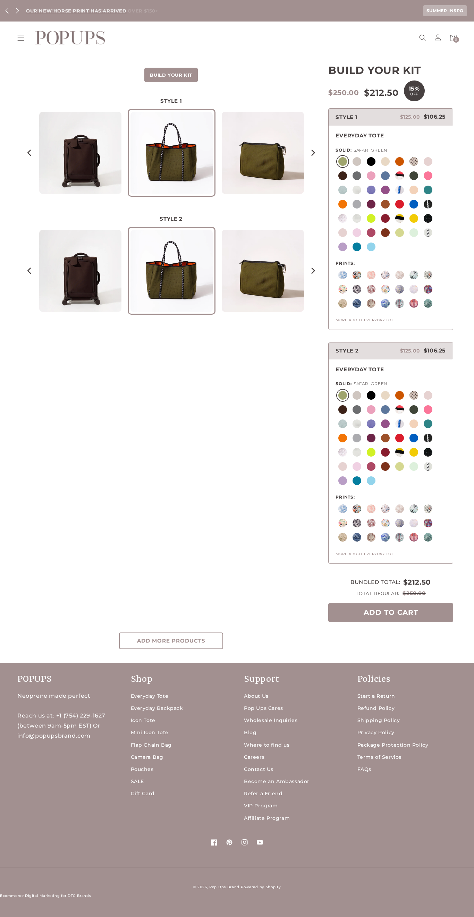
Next (17, 11)
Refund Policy (376, 708)
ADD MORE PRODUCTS (171, 640)
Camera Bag (147, 757)
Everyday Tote (150, 696)
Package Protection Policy (393, 745)
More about (366, 320)
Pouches (142, 769)
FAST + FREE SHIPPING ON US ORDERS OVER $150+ (92, 11)
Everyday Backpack (157, 708)
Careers (254, 757)
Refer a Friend (263, 793)
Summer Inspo (445, 10)
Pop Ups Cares (263, 708)
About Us (256, 696)
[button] (20, 37)
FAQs (364, 769)
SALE (137, 781)
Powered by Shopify (261, 887)
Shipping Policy (378, 720)
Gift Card (143, 793)
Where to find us (267, 745)
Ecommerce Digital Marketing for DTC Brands (45, 895)
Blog (250, 732)
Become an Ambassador (277, 781)
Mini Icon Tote (150, 732)
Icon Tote (143, 720)
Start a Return (376, 696)
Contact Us (258, 769)
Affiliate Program (267, 818)
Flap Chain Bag (151, 745)
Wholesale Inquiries (270, 720)
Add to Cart (391, 612)
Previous (7, 11)
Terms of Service (379, 757)
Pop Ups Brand (224, 887)
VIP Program (261, 806)
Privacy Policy (376, 732)
